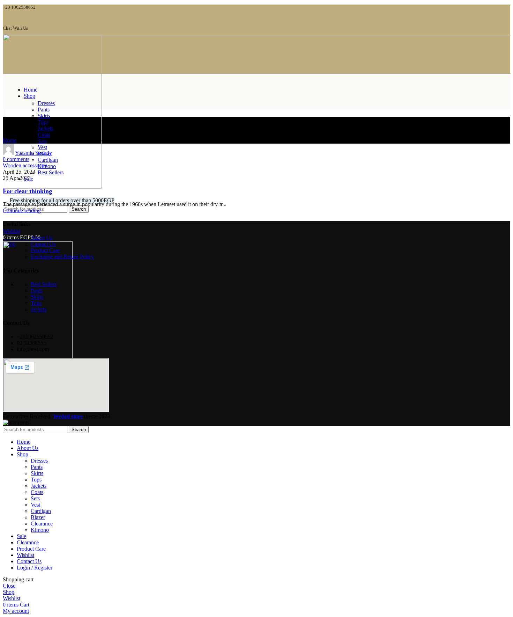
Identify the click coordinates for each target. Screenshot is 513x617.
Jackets (38, 309)
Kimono (40, 530)
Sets (35, 498)
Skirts (44, 116)
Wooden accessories (25, 165)
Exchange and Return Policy (62, 257)
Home (9, 140)
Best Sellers (51, 172)
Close (9, 586)
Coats (44, 135)
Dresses (46, 103)
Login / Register (34, 568)
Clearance (42, 524)
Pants (44, 109)
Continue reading (22, 210)
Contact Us (43, 244)
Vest (35, 505)
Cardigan (48, 160)
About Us (41, 238)
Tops (36, 303)
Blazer (38, 517)
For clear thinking (27, 191)
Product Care (45, 250)
